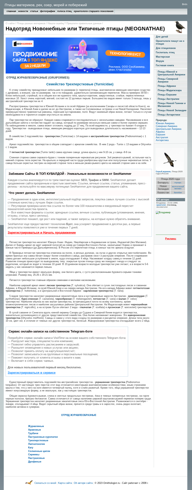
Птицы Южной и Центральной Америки (171, 73)
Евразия (160, 134)
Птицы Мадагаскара (170, 90)
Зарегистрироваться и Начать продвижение (42, 232)
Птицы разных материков (31, 23)
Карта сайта (65, 483)
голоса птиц (64, 11)
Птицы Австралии (168, 99)
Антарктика (162, 140)
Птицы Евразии (167, 94)
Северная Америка (166, 126)
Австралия (162, 137)
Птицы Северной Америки (168, 80)
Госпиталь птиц (165, 52)
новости (23, 11)
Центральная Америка (168, 129)
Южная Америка (165, 123)
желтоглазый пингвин (178, 187)
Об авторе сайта (83, 483)
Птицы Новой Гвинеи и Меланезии (172, 104)
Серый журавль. (163, 171)
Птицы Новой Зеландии (172, 110)
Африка (160, 131)
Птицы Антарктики (169, 114)
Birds (184, 4)
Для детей (162, 36)
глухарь (177, 183)
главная (11, 11)
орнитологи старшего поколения (93, 11)
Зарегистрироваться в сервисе (32, 372)
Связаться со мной (45, 483)
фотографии (47, 11)
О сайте (10, 23)
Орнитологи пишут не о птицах (170, 42)
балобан (178, 192)
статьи (34, 11)
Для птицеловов (166, 48)
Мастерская (163, 56)
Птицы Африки (167, 86)
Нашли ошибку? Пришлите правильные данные (75, 23)
